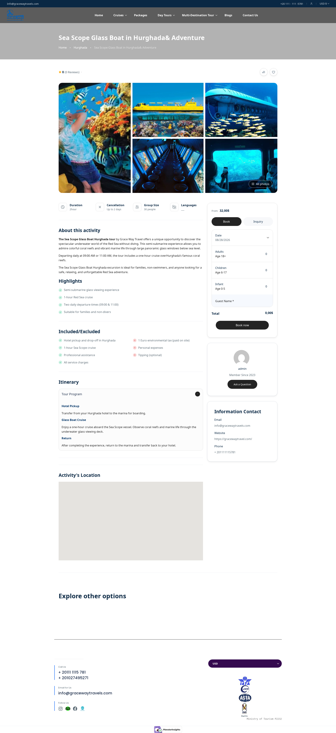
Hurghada (80, 47)
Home (99, 15)
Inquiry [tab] (258, 221)
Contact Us (250, 15)
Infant (219, 284)
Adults (219, 252)
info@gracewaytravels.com (85, 693)
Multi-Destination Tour (198, 15)
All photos (262, 184)
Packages (140, 15)
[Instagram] (60, 708)
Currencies (215, 656)
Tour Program (72, 394)
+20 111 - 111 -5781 (292, 3)
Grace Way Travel (131, 239)
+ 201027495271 (73, 678)
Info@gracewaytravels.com (23, 3)
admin (242, 369)
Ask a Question (242, 384)
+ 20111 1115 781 (72, 672)
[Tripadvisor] (68, 708)
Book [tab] (226, 221)
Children (220, 268)
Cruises (118, 15)
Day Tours (165, 15)
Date (218, 235)
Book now (242, 325)
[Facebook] (75, 708)
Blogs (228, 15)
